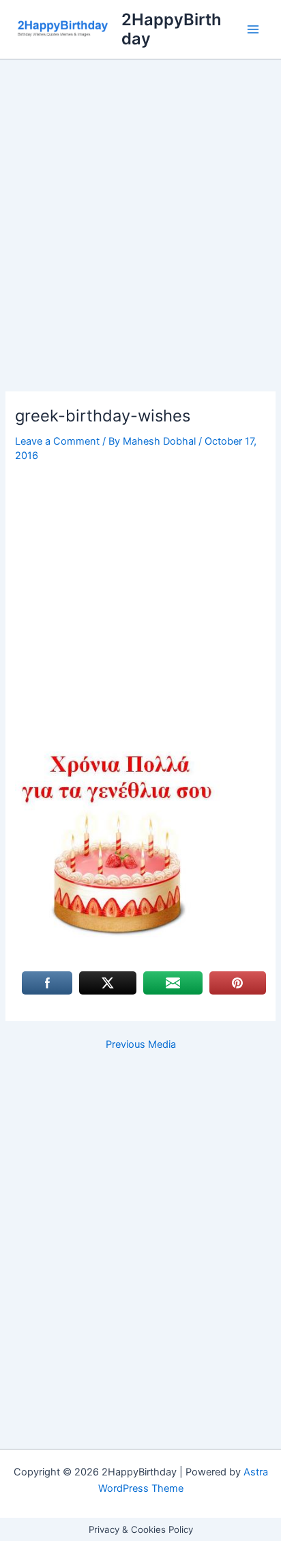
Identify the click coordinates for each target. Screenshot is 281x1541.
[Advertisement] (140, 245)
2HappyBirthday (171, 29)
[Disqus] (140, 1233)
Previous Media (141, 1045)
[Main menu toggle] (253, 29)
